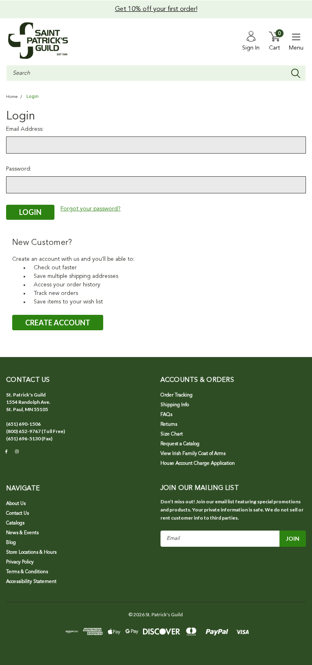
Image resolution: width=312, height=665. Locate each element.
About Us (16, 503)
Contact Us (17, 513)
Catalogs (15, 523)
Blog (11, 542)
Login (32, 96)
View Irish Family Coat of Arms (192, 453)
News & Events (22, 533)
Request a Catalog (179, 444)
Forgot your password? (91, 209)
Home (11, 97)
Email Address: (24, 129)
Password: (18, 169)
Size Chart (171, 434)
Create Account (57, 322)
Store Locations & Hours (31, 552)
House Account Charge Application (197, 463)
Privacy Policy (20, 562)
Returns (168, 424)
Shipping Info (174, 405)
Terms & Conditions (27, 572)
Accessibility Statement (31, 581)
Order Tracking (176, 395)
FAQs (166, 414)
